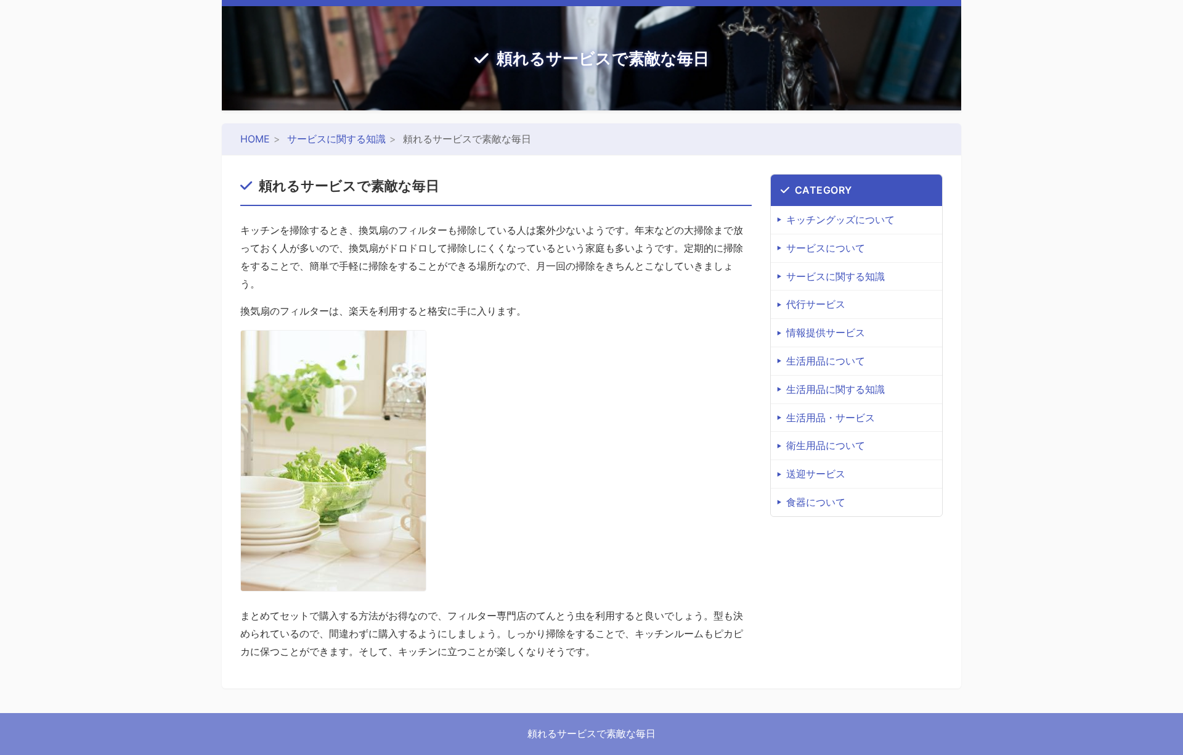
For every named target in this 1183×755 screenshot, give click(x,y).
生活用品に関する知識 (835, 389)
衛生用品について (825, 445)
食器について (815, 502)
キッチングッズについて (840, 219)
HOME (255, 139)
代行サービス (815, 304)
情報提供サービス (825, 332)
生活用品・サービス (830, 417)
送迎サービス (815, 474)
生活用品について (825, 361)
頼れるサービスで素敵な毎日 (603, 58)
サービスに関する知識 (336, 139)
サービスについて (825, 248)
